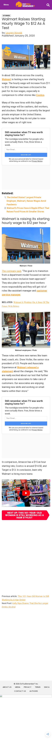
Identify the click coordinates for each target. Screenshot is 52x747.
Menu (6, 5)
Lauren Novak (13, 32)
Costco (40, 95)
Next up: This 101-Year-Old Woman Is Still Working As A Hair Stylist (24, 515)
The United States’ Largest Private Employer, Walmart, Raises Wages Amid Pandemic (26, 201)
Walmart (6, 79)
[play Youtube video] (26, 493)
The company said (11, 271)
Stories (6, 15)
